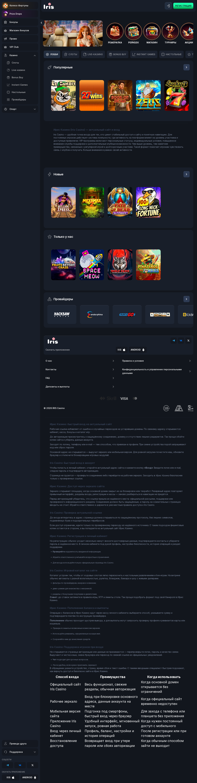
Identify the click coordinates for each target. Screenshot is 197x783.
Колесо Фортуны (19, 5)
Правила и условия (133, 360)
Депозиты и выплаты (58, 386)
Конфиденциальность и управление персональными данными (152, 371)
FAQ (48, 378)
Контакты (51, 369)
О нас (49, 360)
